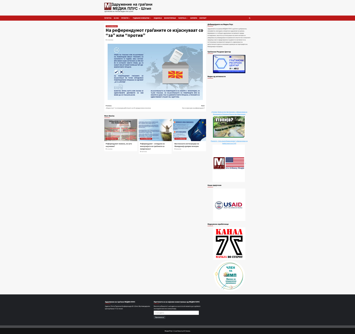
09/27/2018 (144, 151)
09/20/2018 (110, 40)
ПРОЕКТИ (124, 18)
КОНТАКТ (202, 18)
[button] (249, 18)
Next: (193, 107)
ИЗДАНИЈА (158, 18)
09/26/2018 (178, 149)
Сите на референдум (111, 26)
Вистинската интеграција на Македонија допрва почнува (186, 145)
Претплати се (159, 317)
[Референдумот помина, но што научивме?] (120, 130)
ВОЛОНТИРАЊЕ (170, 18)
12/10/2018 (109, 149)
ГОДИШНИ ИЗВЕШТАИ (141, 18)
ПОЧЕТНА (107, 18)
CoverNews (177, 331)
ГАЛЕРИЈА (182, 18)
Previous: (128, 107)
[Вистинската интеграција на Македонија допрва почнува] (189, 130)
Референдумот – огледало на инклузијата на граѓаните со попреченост (152, 146)
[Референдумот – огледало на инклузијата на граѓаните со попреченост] (155, 130)
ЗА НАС (116, 18)
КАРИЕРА (193, 18)
